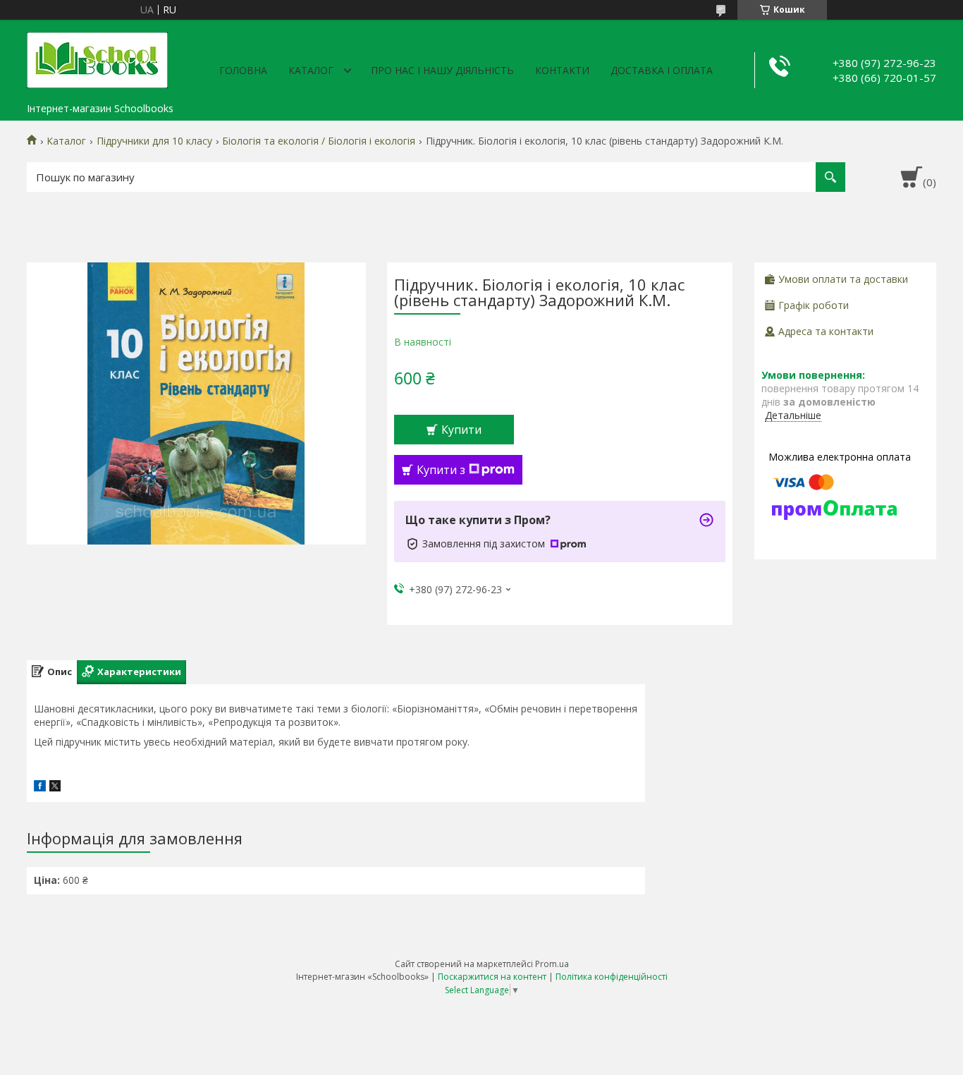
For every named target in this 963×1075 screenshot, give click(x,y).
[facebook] (40, 787)
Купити (461, 429)
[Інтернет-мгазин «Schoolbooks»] (97, 58)
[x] (55, 787)
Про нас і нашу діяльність (442, 70)
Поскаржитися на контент (492, 977)
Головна (243, 70)
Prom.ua (552, 964)
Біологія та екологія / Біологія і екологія (318, 141)
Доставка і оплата (662, 70)
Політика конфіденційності (612, 977)
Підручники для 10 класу (154, 141)
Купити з (441, 470)
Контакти (562, 70)
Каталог (310, 70)
